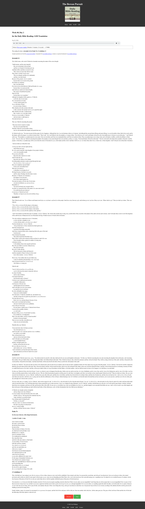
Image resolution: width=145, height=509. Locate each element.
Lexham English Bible (30, 54)
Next (77, 496)
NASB (74, 24)
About (63, 507)
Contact (81, 507)
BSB (70, 24)
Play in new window (22, 47)
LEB (79, 24)
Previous (69, 496)
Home (66, 24)
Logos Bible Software (47, 54)
